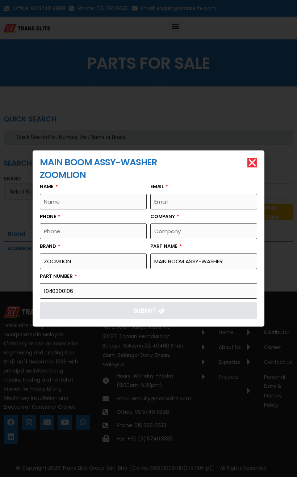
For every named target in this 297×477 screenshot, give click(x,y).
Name (47, 186)
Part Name (164, 246)
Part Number (57, 276)
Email (157, 186)
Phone (48, 216)
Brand (48, 246)
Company (163, 216)
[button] (252, 162)
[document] (148, 238)
